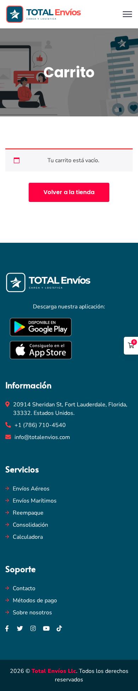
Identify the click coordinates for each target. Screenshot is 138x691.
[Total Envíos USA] (43, 14)
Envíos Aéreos (31, 489)
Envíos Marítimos (35, 501)
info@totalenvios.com (42, 437)
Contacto (24, 588)
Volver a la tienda (69, 192)
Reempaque (28, 513)
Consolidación (30, 525)
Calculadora (28, 537)
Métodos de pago (35, 600)
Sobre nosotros (32, 612)
